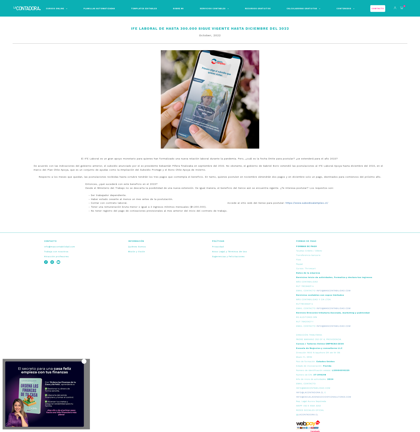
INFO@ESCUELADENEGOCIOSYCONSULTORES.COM (323, 397)
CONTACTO (378, 9)
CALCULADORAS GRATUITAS (302, 9)
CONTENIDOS (343, 9)
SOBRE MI (178, 9)
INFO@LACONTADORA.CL (310, 392)
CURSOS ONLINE (55, 9)
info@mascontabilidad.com (59, 247)
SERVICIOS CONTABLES (213, 9)
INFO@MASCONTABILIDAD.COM (333, 290)
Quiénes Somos (137, 247)
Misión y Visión (136, 251)
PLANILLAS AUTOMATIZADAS (99, 9)
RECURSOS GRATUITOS (258, 9)
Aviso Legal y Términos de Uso (229, 251)
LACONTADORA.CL (308, 414)
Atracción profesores (56, 256)
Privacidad (218, 247)
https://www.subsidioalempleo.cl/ (307, 203)
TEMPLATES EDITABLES (144, 9)
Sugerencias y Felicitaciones (228, 256)
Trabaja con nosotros (56, 251)
